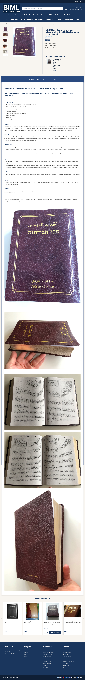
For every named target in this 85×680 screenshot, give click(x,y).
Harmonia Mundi (66, 658)
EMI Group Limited (67, 652)
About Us (60, 19)
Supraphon (65, 654)
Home (4, 23)
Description (34, 79)
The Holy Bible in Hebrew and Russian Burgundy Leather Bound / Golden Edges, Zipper (57, 64)
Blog (77, 19)
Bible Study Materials (23, 15)
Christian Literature (40, 15)
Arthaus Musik (66, 665)
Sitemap (25, 656)
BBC (64, 667)
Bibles (10, 15)
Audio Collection (27, 19)
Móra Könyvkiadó (67, 656)
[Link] (11, 8)
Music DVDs (50, 19)
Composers (39, 19)
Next (6, 55)
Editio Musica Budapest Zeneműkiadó (71, 650)
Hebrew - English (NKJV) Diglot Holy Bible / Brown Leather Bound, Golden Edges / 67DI (72, 622)
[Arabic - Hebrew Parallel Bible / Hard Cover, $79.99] (12, 611)
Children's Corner (55, 15)
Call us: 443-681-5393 (10, 653)
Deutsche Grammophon (68, 661)
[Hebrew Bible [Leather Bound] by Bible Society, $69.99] (32, 611)
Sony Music (65, 663)
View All (65, 670)
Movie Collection (12, 19)
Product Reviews (49, 79)
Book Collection (70, 15)
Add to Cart (55, 632)
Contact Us (69, 19)
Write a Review (64, 37)
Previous (4, 55)
